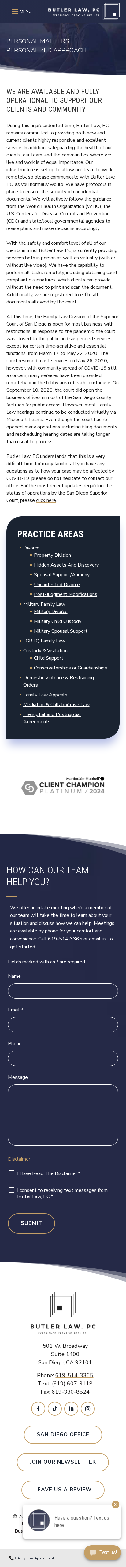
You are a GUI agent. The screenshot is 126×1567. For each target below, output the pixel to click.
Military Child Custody (57, 621)
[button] (21, 11)
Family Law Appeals (45, 694)
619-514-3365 (65, 939)
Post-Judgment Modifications (65, 594)
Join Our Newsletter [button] (63, 1462)
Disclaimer (19, 1159)
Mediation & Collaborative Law (56, 704)
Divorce (31, 547)
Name (14, 976)
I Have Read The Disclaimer (48, 1173)
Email (15, 1010)
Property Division (52, 555)
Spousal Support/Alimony (62, 574)
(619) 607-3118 (72, 1383)
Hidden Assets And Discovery (66, 565)
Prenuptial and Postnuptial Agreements (52, 718)
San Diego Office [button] (63, 1434)
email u (96, 939)
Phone (15, 1043)
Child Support (48, 658)
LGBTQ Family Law (44, 641)
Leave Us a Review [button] (63, 1489)
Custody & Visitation (45, 650)
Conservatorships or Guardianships (70, 668)
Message (18, 1077)
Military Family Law (44, 604)
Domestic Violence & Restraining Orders (58, 681)
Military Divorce (51, 611)
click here (46, 500)
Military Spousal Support (60, 631)
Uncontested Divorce (57, 584)
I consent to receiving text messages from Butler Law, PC (62, 1193)
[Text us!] (102, 1554)
